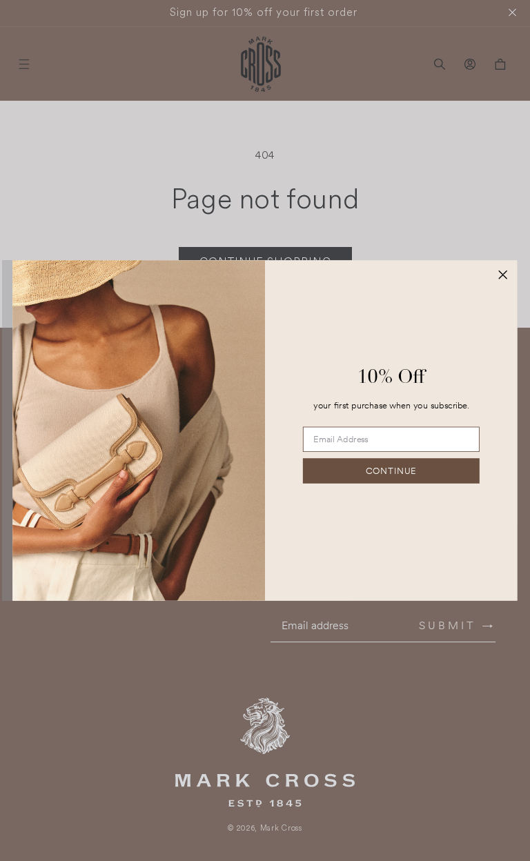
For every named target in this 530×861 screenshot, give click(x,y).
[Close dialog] (502, 274)
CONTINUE (391, 470)
